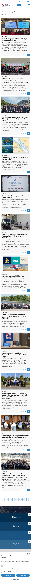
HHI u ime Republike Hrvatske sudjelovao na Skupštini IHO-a (13, 474)
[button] (15, 579)
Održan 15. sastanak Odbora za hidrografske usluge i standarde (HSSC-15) (14, 316)
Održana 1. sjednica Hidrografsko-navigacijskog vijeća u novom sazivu (14, 236)
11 (17, 499)
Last (28, 499)
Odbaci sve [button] (23, 575)
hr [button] (19, 5)
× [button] (29, 553)
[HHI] (6, 5)
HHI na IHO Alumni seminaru (13, 79)
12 (19, 499)
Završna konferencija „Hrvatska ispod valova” (14, 196)
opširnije (23, 55)
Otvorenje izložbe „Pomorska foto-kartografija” (15, 158)
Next (26, 499)
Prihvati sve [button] (8, 575)
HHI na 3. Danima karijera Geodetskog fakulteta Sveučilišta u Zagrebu (15, 355)
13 (21, 499)
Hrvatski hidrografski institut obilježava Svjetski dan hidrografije (15, 277)
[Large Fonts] (2, 1)
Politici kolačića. (21, 563)
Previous (4, 499)
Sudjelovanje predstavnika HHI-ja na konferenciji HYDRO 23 (14, 39)
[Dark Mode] (5, 1)
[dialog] (15, 567)
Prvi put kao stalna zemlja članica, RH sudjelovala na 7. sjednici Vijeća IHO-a (15, 119)
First (2, 499)
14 (23, 499)
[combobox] (27, 554)
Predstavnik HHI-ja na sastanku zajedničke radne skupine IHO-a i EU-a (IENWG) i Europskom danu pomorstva (14, 396)
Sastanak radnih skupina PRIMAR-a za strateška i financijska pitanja (15, 436)
